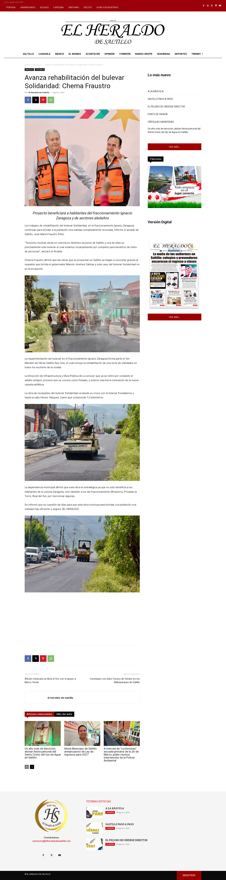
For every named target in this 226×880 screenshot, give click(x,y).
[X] (212, 6)
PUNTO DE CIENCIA (158, 114)
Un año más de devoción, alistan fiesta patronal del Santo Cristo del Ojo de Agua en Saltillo (43, 753)
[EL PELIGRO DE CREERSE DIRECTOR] (94, 844)
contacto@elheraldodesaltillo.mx (51, 841)
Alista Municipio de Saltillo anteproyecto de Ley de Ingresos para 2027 (80, 751)
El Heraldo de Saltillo (39, 92)
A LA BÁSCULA (156, 91)
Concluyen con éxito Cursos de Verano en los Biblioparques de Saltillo (115, 680)
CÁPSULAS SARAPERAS (161, 122)
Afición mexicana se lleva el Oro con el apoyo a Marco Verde (50, 680)
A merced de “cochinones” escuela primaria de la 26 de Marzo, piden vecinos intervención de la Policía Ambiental (121, 754)
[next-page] (32, 767)
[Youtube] (220, 6)
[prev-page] (27, 767)
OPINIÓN (110, 812)
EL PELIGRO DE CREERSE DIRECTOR (166, 106)
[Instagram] (208, 6)
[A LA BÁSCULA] (94, 812)
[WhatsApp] (50, 100)
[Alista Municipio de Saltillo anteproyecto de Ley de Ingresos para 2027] (82, 733)
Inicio (27, 64)
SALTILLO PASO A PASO (160, 99)
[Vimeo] (216, 6)
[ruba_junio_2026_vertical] (174, 207)
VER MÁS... (174, 146)
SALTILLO (37, 64)
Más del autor (64, 714)
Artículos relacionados (39, 714)
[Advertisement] (82, 620)
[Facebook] (204, 6)
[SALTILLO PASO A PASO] (94, 828)
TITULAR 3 (40, 69)
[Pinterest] (43, 100)
